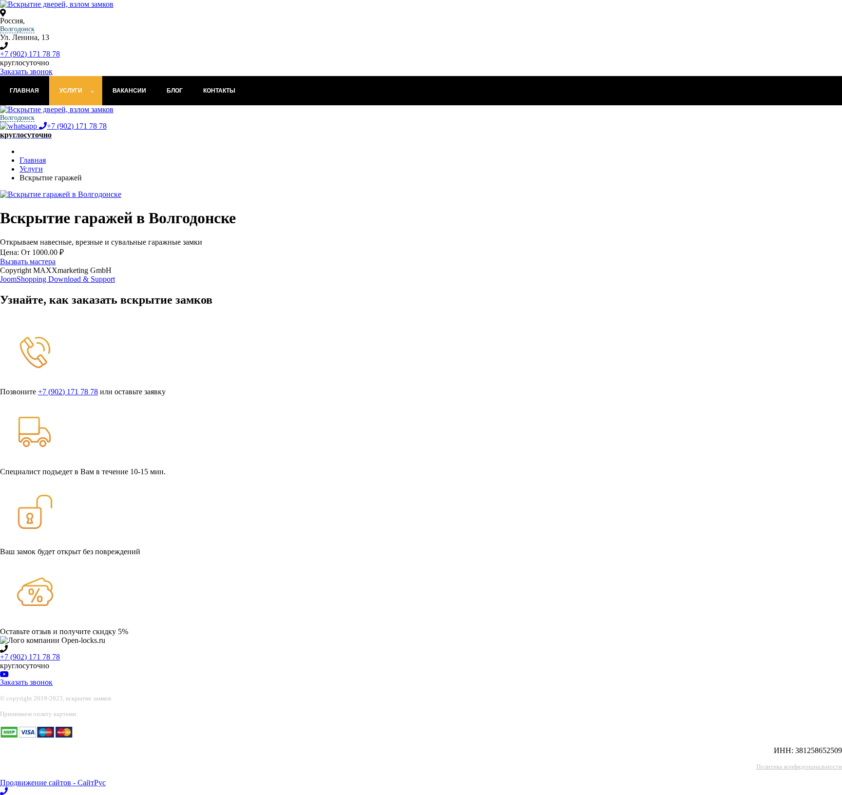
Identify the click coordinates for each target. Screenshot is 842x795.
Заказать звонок (26, 71)
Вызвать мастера (28, 261)
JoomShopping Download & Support (57, 279)
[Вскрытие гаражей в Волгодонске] (60, 194)
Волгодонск (17, 29)
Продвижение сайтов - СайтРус (53, 782)
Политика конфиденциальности (799, 766)
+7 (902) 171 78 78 (30, 54)
